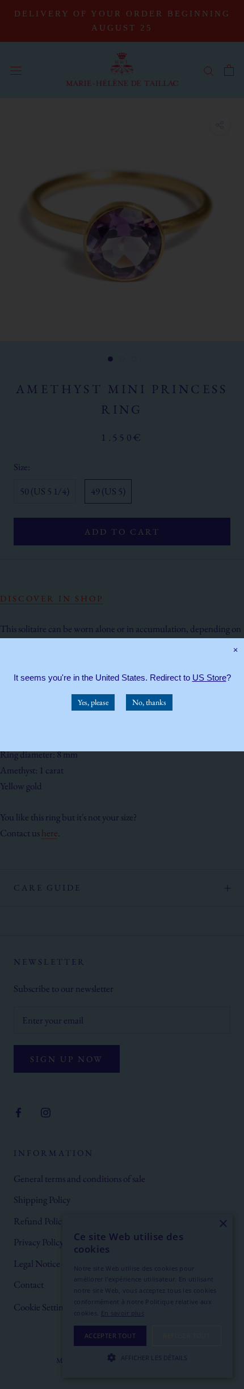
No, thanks (149, 701)
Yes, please (93, 701)
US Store (209, 677)
